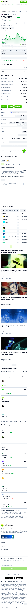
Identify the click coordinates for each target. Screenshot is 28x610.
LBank (25, 170)
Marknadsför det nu (20, 421)
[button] (18, 116)
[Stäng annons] (25, 381)
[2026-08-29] (22, 50)
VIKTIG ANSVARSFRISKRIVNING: (8, 581)
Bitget (18, 173)
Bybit (14, 173)
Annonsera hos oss (5, 151)
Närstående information (5, 208)
